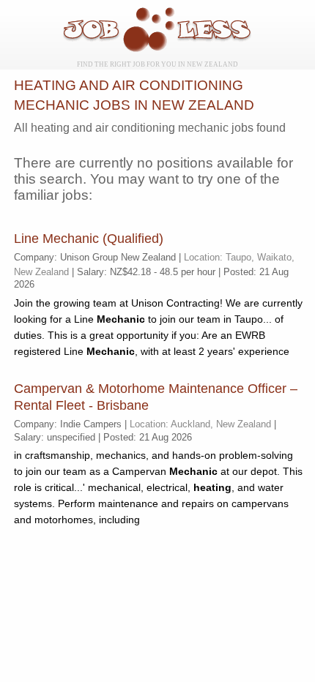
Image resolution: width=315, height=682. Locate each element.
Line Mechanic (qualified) (88, 238)
